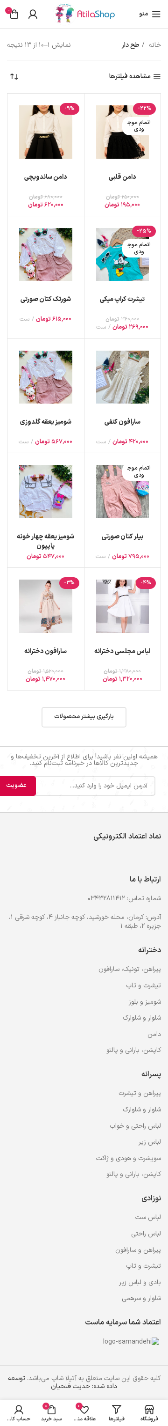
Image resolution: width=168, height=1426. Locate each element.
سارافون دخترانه (45, 651)
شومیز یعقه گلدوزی (45, 422)
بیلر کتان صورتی (122, 537)
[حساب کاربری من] (32, 14)
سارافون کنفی (122, 422)
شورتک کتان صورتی (46, 299)
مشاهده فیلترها (130, 77)
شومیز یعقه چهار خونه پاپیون (45, 541)
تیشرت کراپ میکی (122, 299)
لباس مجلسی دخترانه (122, 651)
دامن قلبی (122, 177)
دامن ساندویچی (45, 177)
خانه (154, 45)
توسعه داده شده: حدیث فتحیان (63, 1382)
